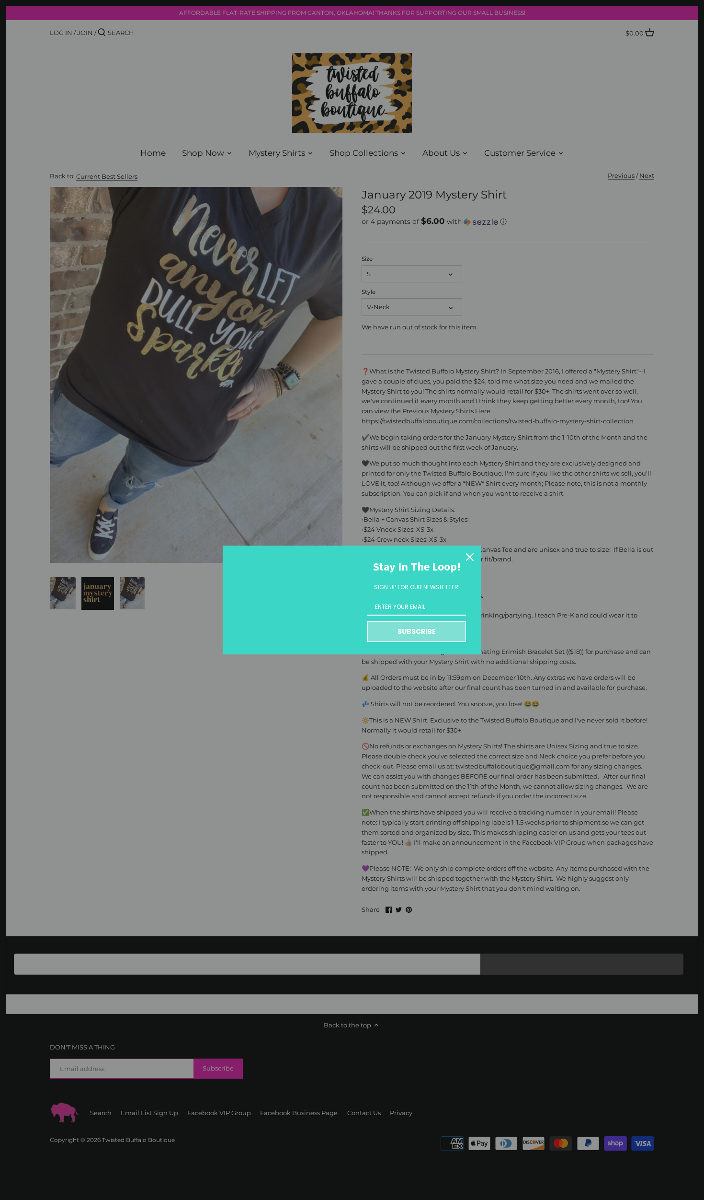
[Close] (469, 557)
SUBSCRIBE (416, 631)
